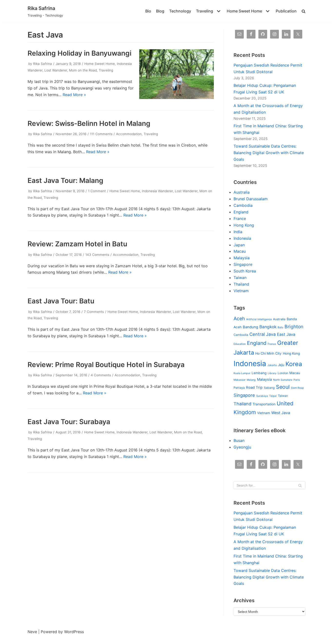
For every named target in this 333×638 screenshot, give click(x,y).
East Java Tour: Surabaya (69, 422)
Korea (293, 364)
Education (240, 344)
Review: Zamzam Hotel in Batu (77, 244)
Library (272, 373)
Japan (239, 244)
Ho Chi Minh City (268, 353)
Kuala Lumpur (242, 373)
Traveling (106, 70)
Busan (239, 440)
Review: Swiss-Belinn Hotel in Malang (89, 123)
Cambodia (243, 205)
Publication (286, 11)
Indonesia (242, 238)
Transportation (264, 404)
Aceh (239, 318)
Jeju (281, 365)
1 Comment (97, 191)
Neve (32, 631)
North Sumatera (282, 379)
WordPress (74, 631)
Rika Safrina (42, 64)
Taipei (273, 396)
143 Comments (97, 255)
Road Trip (254, 387)
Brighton (293, 326)
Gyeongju (242, 447)
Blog (160, 11)
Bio (148, 11)
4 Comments (101, 375)
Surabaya (262, 396)
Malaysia (242, 257)
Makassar (239, 379)
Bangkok (267, 326)
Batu (280, 327)
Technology (180, 11)
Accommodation (129, 134)
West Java (280, 412)
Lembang (259, 373)
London (283, 373)
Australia (242, 192)
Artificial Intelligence (259, 319)
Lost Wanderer (55, 70)
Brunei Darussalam (251, 198)
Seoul (283, 387)
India (238, 231)
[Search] (299, 485)
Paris (297, 379)
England (241, 211)
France (240, 218)
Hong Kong (244, 225)
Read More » (74, 94)
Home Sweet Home (99, 64)
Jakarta (272, 365)
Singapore (243, 264)
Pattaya (239, 387)
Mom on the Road (83, 70)
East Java (286, 334)
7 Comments (94, 312)
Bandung (250, 327)
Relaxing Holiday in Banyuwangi (79, 53)
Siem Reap (297, 387)
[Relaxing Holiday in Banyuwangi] (176, 97)
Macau (240, 251)
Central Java (262, 334)
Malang (251, 379)
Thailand (241, 284)
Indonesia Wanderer (157, 191)
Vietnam (241, 290)
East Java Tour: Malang (65, 180)
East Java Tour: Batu (61, 301)
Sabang (269, 387)
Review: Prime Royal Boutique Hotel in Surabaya (106, 364)
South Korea (245, 271)
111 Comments (101, 134)
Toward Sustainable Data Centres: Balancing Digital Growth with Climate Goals (269, 153)
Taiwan (240, 277)
